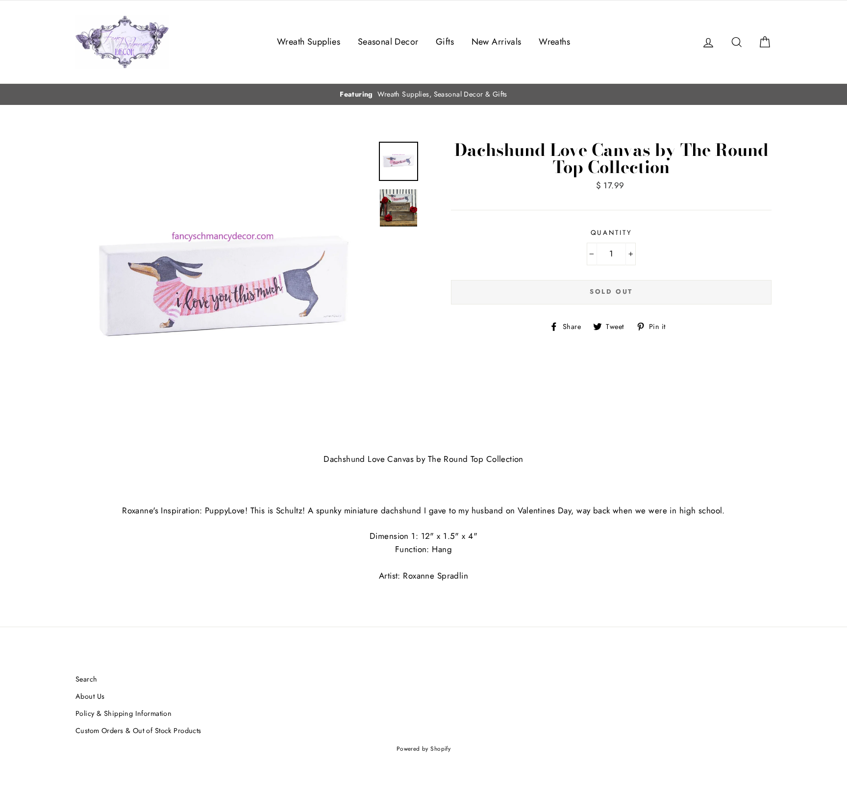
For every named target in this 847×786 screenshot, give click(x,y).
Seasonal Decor (388, 41)
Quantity (611, 232)
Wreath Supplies (308, 41)
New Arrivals (497, 41)
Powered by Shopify (424, 748)
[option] (423, 94)
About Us (89, 696)
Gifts (445, 41)
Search (86, 679)
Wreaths (554, 41)
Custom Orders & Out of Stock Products (138, 730)
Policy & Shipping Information (123, 713)
